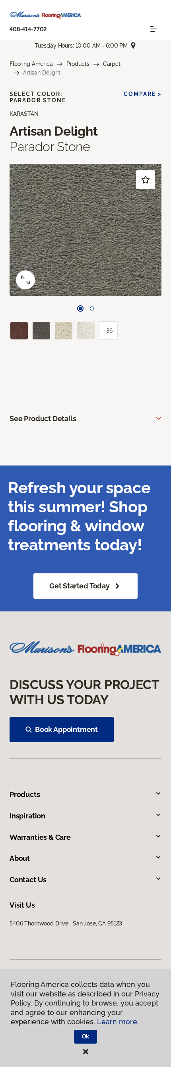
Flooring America (31, 64)
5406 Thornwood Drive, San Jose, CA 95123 (66, 923)
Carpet (111, 64)
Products (77, 64)
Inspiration (27, 816)
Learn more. (118, 1021)
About (20, 858)
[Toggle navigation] (153, 29)
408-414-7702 (28, 29)
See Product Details (43, 418)
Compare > (142, 94)
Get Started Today (79, 586)
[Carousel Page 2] (92, 308)
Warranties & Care (40, 837)
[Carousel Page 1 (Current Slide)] (80, 308)
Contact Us (28, 879)
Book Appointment (66, 729)
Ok (85, 1036)
